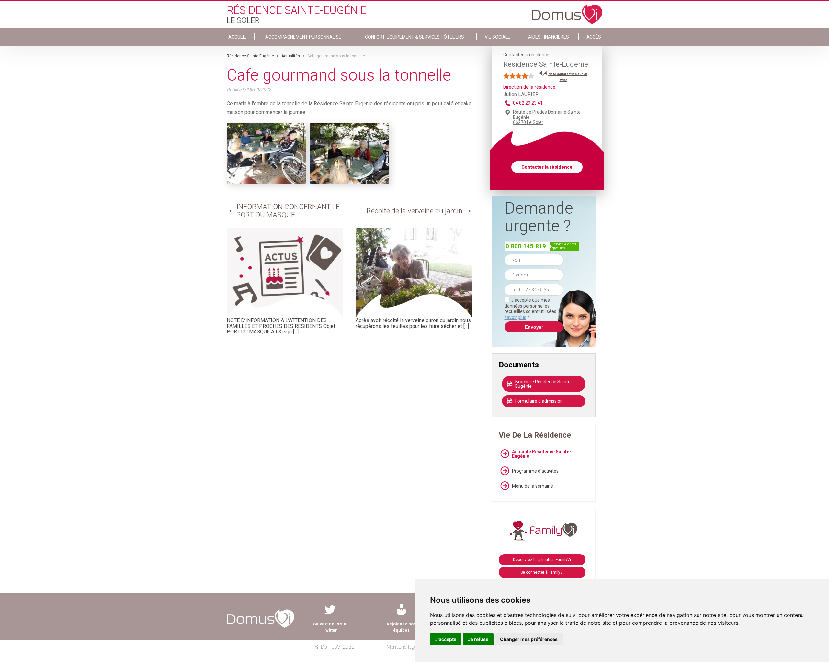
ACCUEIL (237, 36)
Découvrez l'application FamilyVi (542, 559)
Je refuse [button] (478, 639)
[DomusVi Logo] (567, 11)
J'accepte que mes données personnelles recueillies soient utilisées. (534, 308)
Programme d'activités (535, 471)
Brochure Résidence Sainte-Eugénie (543, 384)
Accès (593, 36)
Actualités (290, 56)
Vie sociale (497, 36)
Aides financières (548, 36)
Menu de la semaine (532, 485)
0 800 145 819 (525, 246)
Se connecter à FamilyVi (542, 572)
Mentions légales (405, 647)
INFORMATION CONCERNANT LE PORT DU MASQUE (288, 211)
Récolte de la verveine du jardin (414, 211)
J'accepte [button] (445, 639)
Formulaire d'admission (539, 401)
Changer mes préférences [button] (529, 639)
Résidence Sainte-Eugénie (250, 56)
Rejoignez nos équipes (401, 627)
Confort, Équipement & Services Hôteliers (414, 36)
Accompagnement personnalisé (303, 36)
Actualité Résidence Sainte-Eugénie (541, 454)
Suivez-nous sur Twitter (330, 627)
